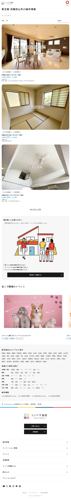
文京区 (35, 353)
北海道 (13, 369)
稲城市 (27, 361)
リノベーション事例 (10, 448)
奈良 (29, 381)
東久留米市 (16, 361)
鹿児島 (38, 387)
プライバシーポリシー (33, 492)
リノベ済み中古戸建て (24, 396)
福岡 (12, 387)
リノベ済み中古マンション (9, 396)
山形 (34, 369)
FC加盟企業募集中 (44, 492)
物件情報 (33, 404)
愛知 (12, 378)
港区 (8, 356)
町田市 (37, 356)
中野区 (45, 353)
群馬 (38, 372)
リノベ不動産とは (9, 466)
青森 (17, 369)
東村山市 (36, 358)
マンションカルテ (9, 478)
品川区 (26, 356)
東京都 (39, 404)
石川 (20, 375)
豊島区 (8, 353)
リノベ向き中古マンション (39, 396)
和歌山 (34, 381)
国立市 (63, 358)
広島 (25, 384)
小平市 (8, 358)
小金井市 (24, 358)
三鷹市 (3, 358)
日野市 (42, 358)
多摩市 (58, 358)
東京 (12, 372)
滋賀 (25, 381)
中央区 (40, 353)
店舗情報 (6, 460)
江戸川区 (31, 356)
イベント (6, 454)
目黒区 (60, 353)
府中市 (18, 358)
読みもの (6, 472)
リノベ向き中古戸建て (54, 396)
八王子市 (65, 353)
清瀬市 (22, 361)
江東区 (50, 353)
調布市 (13, 358)
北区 (22, 356)
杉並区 (30, 353)
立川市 (47, 358)
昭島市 (3, 361)
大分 (29, 387)
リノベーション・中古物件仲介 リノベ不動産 (16, 404)
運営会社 (25, 492)
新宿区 (3, 353)
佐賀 (16, 387)
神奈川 (17, 372)
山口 (29, 384)
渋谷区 (12, 356)
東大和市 (9, 361)
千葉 (26, 372)
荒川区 (65, 356)
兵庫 (16, 381)
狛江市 (32, 361)
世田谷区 (19, 353)
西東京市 (59, 356)
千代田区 (48, 356)
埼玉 (22, 372)
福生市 (45, 361)
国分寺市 (53, 358)
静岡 (20, 378)
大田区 (3, 356)
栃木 (34, 372)
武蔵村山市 (39, 361)
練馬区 (25, 353)
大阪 (12, 381)
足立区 (55, 353)
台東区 (17, 356)
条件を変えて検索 (35, 209)
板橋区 (13, 353)
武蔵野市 (30, 358)
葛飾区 (42, 356)
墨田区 (54, 356)
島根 (16, 384)
